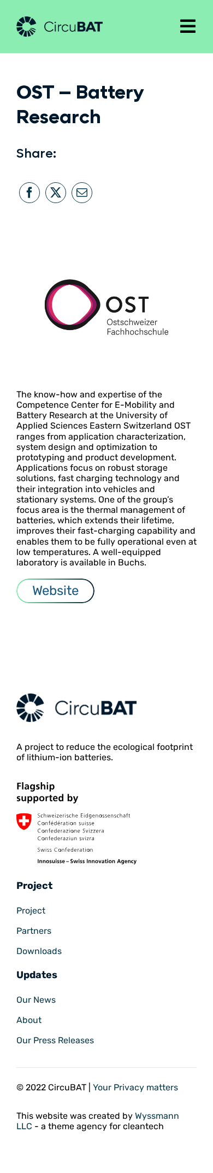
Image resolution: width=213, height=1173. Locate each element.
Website (55, 590)
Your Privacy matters (135, 1087)
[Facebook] (29, 193)
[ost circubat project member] (76, 697)
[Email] (82, 193)
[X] (56, 193)
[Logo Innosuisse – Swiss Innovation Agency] (76, 786)
